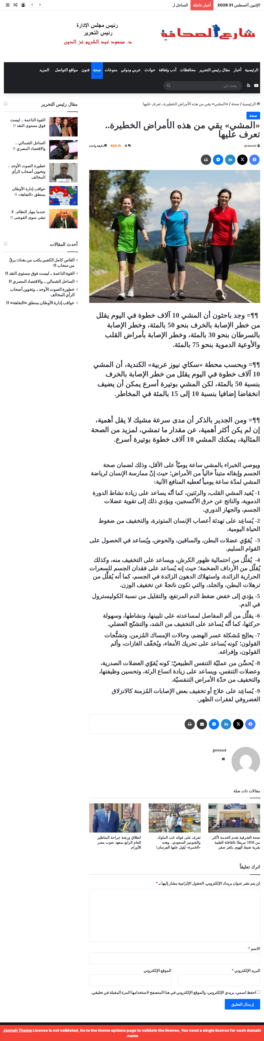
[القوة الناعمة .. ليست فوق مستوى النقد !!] (63, 126)
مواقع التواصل (66, 70)
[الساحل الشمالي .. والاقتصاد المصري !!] (63, 149)
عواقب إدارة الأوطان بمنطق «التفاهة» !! (40, 302)
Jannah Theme (17, 1030)
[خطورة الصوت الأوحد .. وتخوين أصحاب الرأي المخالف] (63, 172)
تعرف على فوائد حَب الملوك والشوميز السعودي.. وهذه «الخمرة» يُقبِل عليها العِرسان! (178, 842)
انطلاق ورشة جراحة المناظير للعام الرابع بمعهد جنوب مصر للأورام (119, 842)
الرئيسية (251, 70)
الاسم (254, 948)
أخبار (237, 70)
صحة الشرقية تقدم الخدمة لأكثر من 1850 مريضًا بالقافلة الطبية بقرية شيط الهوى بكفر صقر (236, 842)
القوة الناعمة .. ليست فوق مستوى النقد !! (40, 273)
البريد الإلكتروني (246, 970)
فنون (85, 70)
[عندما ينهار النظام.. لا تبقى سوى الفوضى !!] (63, 218)
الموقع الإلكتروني (157, 970)
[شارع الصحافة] (144, 36)
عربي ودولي (131, 70)
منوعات (111, 70)
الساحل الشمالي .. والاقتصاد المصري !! (156, 5)
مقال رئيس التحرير (214, 70)
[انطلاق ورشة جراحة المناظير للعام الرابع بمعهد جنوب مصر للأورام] (115, 818)
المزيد (44, 70)
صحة (97, 70)
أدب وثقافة (167, 70)
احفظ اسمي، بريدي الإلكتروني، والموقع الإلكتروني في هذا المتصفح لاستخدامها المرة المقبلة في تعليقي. (173, 992)
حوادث (149, 70)
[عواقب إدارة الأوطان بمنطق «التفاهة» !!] (63, 195)
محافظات (188, 70)
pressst (250, 146)
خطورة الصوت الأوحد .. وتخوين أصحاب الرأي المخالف (26, 171)
